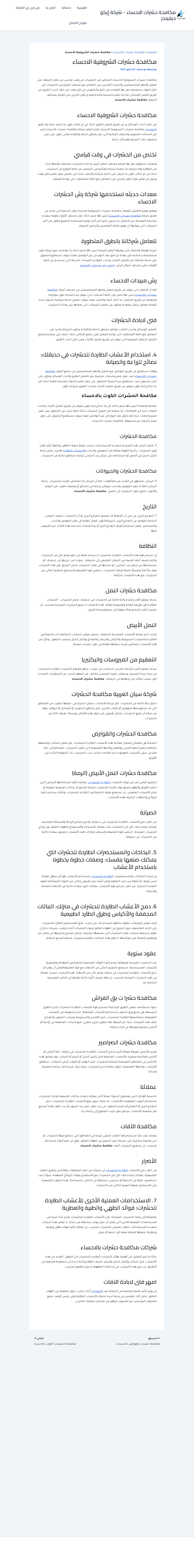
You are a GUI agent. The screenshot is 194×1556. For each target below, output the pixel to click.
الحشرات (151, 129)
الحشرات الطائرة (73, 451)
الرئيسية (82, 7)
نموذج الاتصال (78, 23)
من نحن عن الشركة (28, 7)
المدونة (152, 52)
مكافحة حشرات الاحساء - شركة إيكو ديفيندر (138, 15)
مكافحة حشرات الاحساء (129, 52)
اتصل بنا (51, 7)
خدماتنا (66, 7)
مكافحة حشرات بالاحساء (125, 216)
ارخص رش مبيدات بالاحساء (97, 265)
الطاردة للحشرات (99, 782)
